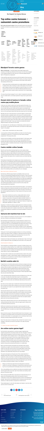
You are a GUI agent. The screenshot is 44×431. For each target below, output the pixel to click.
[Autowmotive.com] (35, 43)
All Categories (13, 412)
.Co (20, 417)
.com (21, 412)
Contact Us (3, 417)
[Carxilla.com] (35, 40)
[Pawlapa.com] (35, 33)
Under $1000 (36, 25)
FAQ (1, 415)
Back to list (16, 395)
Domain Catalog (3, 412)
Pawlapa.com (40, 32)
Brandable (35, 21)
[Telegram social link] (22, 390)
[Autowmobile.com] (35, 46)
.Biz (21, 419)
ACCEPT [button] (10, 428)
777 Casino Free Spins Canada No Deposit (9, 325)
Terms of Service (4, 421)
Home (21, 9)
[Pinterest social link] (16, 390)
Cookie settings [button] (4, 428)
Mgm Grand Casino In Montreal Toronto (9, 171)
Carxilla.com (40, 39)
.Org (21, 415)
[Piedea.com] (35, 37)
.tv (20, 423)
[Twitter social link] (22, 1)
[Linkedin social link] (19, 390)
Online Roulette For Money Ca (7, 242)
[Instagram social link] (23, 1)
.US (20, 421)
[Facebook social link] (20, 1)
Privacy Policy (3, 419)
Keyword (35, 23)
